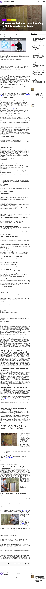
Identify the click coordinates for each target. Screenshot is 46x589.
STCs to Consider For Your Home (38, 41)
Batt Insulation (35, 47)
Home (38, 1)
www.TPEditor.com (9, 530)
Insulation (34, 49)
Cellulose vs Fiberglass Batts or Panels (39, 56)
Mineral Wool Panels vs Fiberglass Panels (39, 55)
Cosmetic (13, 19)
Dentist (9, 19)
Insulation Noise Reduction (37, 42)
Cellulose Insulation (36, 66)
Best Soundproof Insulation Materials (39, 38)
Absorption (34, 64)
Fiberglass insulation (36, 44)
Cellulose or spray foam (36, 58)
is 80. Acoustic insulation (11, 108)
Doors (33, 63)
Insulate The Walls (36, 62)
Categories (43, 1)
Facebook (11, 563)
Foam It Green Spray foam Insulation (38, 52)
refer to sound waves (9, 70)
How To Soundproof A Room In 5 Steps (39, 81)
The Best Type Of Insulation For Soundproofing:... (37, 75)
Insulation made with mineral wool (38, 65)
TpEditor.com (22, 523)
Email (28, 563)
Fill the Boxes (35, 61)
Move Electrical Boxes (36, 60)
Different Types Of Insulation (37, 43)
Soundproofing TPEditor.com (7, 348)
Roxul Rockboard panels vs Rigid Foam (39, 59)
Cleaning (4, 19)
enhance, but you (25, 510)
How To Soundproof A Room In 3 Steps (39, 82)
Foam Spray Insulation (36, 48)
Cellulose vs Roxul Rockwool (37, 57)
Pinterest (21, 563)
